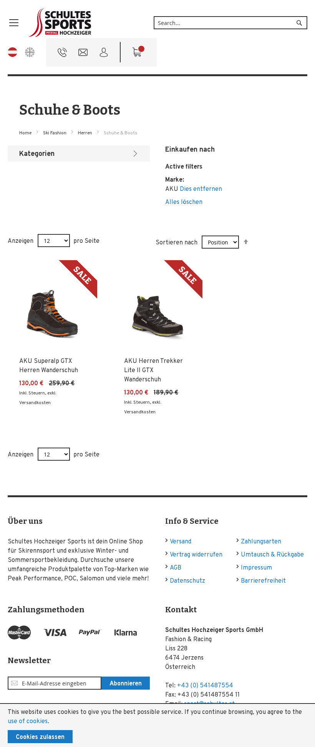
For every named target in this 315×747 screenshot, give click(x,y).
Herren (85, 133)
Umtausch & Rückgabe (272, 555)
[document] (157, 725)
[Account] (103, 54)
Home (26, 133)
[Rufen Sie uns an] (62, 54)
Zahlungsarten (261, 542)
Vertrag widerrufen (196, 555)
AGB (175, 568)
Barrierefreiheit (263, 581)
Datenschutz (187, 581)
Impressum (256, 568)
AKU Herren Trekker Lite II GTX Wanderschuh (153, 371)
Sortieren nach (176, 243)
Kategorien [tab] (37, 154)
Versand (180, 542)
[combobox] (230, 22)
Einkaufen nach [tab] (190, 149)
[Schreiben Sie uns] (83, 54)
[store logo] (60, 23)
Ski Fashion (55, 133)
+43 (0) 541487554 (205, 686)
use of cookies (28, 721)
